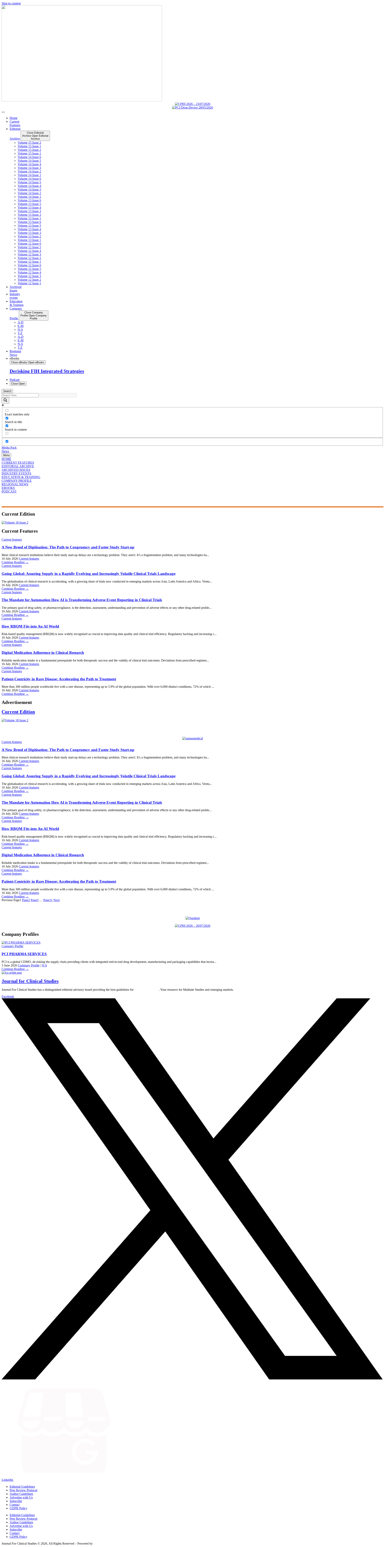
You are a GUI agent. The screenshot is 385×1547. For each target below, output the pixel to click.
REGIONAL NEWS (15, 484)
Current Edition (18, 711)
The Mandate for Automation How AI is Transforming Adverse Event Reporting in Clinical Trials (82, 600)
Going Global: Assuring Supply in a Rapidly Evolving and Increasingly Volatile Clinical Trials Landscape (88, 574)
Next (56, 900)
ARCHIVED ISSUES (16, 470)
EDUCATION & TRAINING (21, 477)
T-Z (20, 333)
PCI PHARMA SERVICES (24, 954)
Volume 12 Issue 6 (29, 243)
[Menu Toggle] (3, 112)
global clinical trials (146, 989)
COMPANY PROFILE (17, 480)
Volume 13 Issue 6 (29, 200)
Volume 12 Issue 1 (29, 261)
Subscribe (16, 1501)
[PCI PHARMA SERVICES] (21, 942)
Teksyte (98, 1543)
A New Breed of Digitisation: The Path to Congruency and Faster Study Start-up (68, 547)
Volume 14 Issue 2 (29, 171)
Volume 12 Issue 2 (29, 258)
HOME (6, 459)
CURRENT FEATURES (18, 462)
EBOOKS (8, 488)
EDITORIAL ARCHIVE (18, 466)
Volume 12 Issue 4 (29, 250)
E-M (20, 326)
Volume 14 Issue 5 (29, 160)
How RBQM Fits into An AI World (30, 626)
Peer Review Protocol (23, 1490)
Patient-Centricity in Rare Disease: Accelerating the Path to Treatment (59, 679)
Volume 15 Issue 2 (29, 142)
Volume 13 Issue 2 (29, 214)
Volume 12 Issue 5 (29, 247)
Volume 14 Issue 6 (29, 157)
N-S (20, 329)
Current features (12, 539)
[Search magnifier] (5, 400)
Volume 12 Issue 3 (29, 254)
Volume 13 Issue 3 (29, 211)
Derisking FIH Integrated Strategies (47, 371)
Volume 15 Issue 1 (29, 146)
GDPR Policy (18, 1508)
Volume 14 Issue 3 (29, 168)
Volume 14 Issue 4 (29, 164)
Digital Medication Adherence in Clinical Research (43, 652)
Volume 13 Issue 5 (29, 204)
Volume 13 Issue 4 (29, 207)
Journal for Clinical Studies (30, 981)
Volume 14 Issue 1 (29, 175)
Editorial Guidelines (22, 1486)
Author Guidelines (21, 1494)
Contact (14, 1504)
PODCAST (9, 491)
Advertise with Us (21, 1497)
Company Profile (12, 946)
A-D (20, 322)
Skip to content (11, 3)
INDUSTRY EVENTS (16, 473)
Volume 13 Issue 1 (29, 218)
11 (48, 900)
